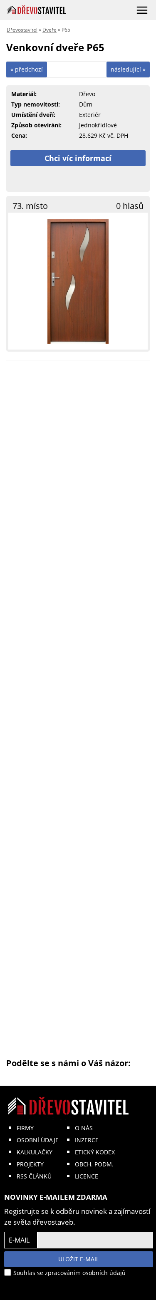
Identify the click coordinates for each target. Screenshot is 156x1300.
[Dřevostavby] (36, 9)
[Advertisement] (78, 712)
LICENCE (86, 1176)
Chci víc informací (78, 158)
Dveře (49, 29)
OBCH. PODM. (94, 1164)
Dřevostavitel (22, 29)
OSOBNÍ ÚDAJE (38, 1140)
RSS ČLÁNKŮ (34, 1176)
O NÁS (84, 1128)
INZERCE (87, 1140)
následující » (128, 69)
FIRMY (25, 1128)
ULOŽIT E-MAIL (78, 1259)
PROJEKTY (30, 1164)
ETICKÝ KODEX (95, 1152)
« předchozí (26, 69)
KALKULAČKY (34, 1152)
